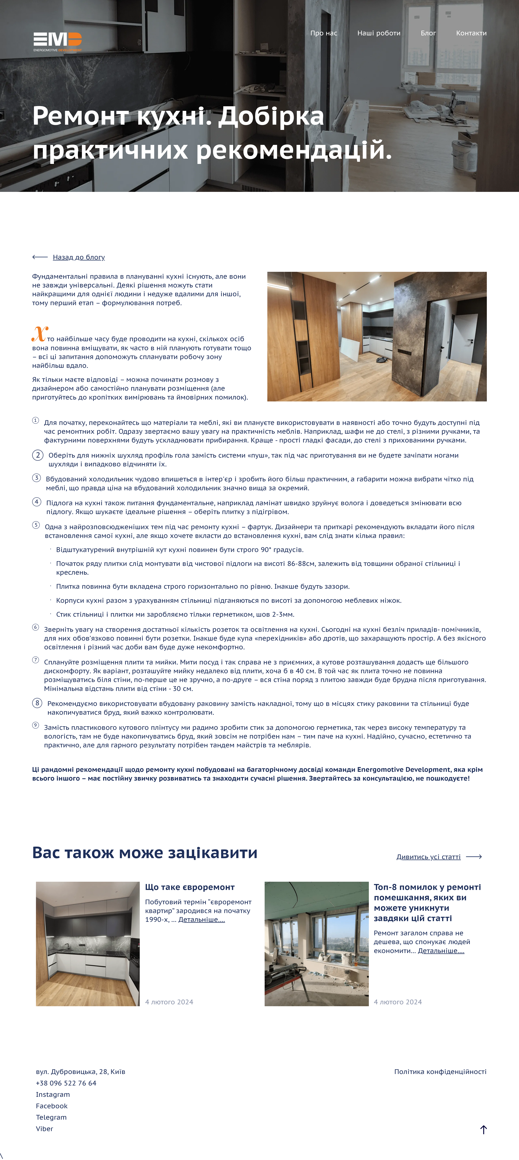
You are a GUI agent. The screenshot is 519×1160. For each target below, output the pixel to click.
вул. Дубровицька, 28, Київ (80, 1071)
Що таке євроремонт (190, 886)
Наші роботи (379, 32)
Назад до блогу (79, 257)
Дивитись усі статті (429, 856)
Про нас (323, 32)
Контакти (471, 32)
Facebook (52, 1105)
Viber (44, 1128)
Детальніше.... (201, 919)
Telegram (51, 1117)
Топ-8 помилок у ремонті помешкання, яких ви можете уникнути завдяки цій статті (427, 902)
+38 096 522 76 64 (66, 1083)
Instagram (53, 1094)
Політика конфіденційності (440, 1071)
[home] (57, 41)
